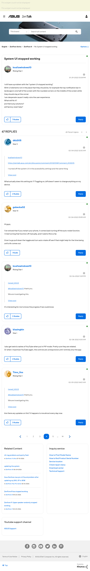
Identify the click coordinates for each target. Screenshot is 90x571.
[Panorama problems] (86, 132)
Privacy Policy (26, 557)
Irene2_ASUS (13, 283)
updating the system (11, 466)
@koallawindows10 (16, 288)
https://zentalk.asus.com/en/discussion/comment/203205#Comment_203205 (41, 163)
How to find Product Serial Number (64, 458)
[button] (7, 119)
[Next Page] (69, 437)
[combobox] (55, 31)
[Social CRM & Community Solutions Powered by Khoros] (82, 566)
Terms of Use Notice (9, 557)
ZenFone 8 (28, 47)
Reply (80, 119)
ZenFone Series (15, 47)
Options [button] (84, 47)
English (4, 47)
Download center (56, 468)
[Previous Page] (20, 437)
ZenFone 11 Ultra (11, 458)
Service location (55, 461)
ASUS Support (10, 528)
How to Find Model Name (60, 455)
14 (62, 436)
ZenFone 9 (9, 509)
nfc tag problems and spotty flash (16, 455)
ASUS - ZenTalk (20, 16)
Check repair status (57, 465)
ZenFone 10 (9, 469)
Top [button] (6, 565)
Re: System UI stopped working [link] (45, 47)
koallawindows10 (15, 157)
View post (12, 175)
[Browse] (5, 16)
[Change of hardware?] (82, 132)
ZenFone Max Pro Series (13, 484)
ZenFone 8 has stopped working (16, 491)
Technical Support (56, 471)
